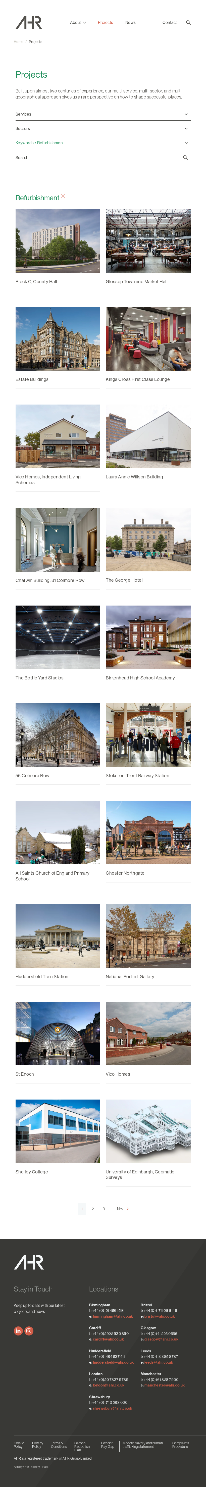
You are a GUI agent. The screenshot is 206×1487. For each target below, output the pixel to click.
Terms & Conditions (59, 1445)
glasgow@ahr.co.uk (161, 1339)
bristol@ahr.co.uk (159, 1316)
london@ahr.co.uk (109, 1385)
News (130, 22)
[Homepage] (36, 22)
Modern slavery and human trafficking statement (143, 1445)
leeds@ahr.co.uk (158, 1362)
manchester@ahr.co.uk (164, 1385)
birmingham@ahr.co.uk (113, 1316)
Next (121, 1209)
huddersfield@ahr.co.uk (113, 1362)
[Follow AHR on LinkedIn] (18, 1330)
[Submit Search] (185, 157)
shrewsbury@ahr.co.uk (112, 1408)
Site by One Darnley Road (31, 1467)
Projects (105, 22)
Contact (170, 22)
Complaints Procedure (180, 1445)
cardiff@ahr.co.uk (108, 1339)
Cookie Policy (19, 1445)
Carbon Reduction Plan (82, 1446)
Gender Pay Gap (107, 1445)
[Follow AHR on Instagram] (28, 1330)
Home (18, 42)
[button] (78, 23)
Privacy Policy (37, 1445)
